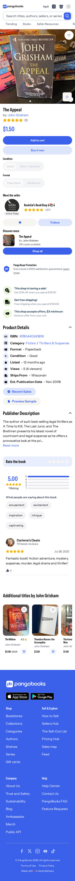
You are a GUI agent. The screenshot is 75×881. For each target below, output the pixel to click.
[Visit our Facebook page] (22, 851)
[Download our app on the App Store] (17, 696)
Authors (12, 739)
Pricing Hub (50, 739)
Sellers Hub (50, 723)
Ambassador (15, 816)
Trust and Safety (18, 794)
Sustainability (15, 801)
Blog (9, 809)
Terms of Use (28, 865)
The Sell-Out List (54, 731)
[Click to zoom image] (37, 66)
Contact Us (50, 794)
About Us (13, 786)
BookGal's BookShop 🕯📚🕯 (39, 205)
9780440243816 (32, 336)
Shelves (11, 747)
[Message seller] (20, 222)
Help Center (51, 786)
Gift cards (13, 762)
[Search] (67, 16)
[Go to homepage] (13, 6)
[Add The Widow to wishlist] (24, 609)
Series (10, 754)
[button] (37, 328)
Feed (45, 754)
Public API (13, 832)
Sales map (49, 747)
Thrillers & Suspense (54, 343)
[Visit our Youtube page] (45, 851)
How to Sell (50, 716)
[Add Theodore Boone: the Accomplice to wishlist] (53, 609)
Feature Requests (55, 809)
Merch (10, 824)
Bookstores (14, 716)
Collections (14, 723)
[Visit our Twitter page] (29, 851)
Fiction (31, 343)
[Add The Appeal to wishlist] (69, 35)
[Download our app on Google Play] (42, 696)
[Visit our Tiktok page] (53, 851)
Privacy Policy (46, 865)
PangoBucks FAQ (54, 801)
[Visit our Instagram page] (37, 851)
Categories (14, 731)
